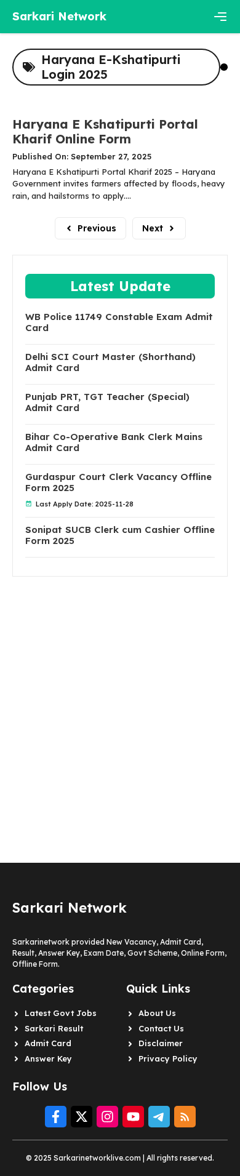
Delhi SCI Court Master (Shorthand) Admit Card (110, 362)
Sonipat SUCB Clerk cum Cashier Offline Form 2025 (120, 535)
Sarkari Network (59, 16)
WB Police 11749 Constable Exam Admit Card (119, 322)
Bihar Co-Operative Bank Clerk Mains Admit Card (113, 442)
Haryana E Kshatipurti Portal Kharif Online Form (105, 131)
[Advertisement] (120, 697)
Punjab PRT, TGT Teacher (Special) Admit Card (107, 402)
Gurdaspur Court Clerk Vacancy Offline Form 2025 (118, 482)
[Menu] (220, 16)
